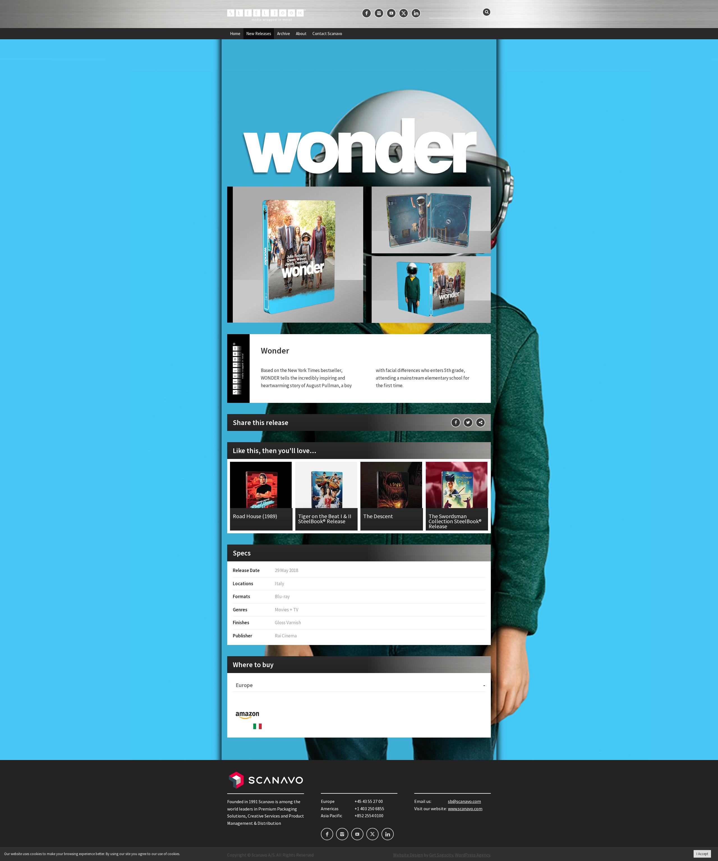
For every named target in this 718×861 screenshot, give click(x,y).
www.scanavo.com (465, 808)
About (301, 33)
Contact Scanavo (327, 33)
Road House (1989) (261, 496)
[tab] (359, 685)
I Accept (702, 853)
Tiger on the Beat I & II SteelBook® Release (326, 496)
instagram (379, 13)
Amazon (247, 714)
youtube (391, 13)
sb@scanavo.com (464, 801)
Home (235, 33)
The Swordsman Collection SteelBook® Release (457, 496)
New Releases (258, 33)
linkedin (416, 13)
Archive (283, 33)
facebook (366, 13)
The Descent (391, 496)
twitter (403, 13)
